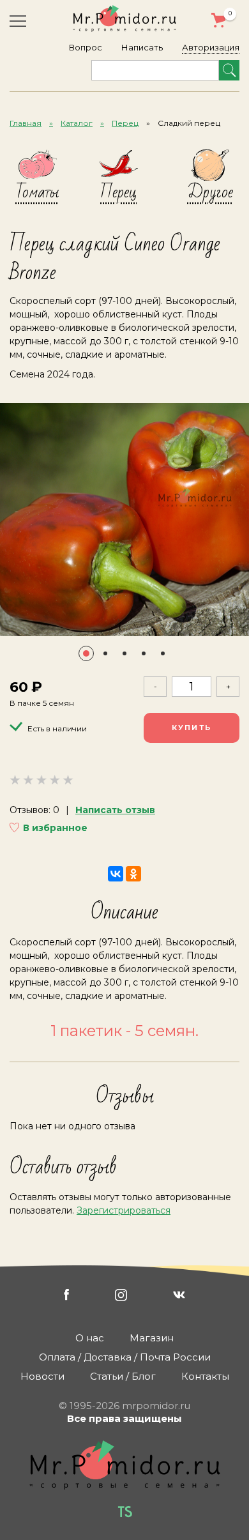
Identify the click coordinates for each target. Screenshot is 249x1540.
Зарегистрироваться (123, 1210)
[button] (86, 653)
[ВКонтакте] (115, 873)
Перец (125, 123)
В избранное (55, 828)
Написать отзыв (115, 810)
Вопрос (85, 47)
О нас (89, 1338)
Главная (26, 123)
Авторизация (210, 47)
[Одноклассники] (133, 873)
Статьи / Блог (123, 1376)
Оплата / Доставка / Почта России (125, 1357)
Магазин (152, 1338)
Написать (142, 47)
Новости (42, 1376)
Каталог (77, 123)
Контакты (205, 1376)
